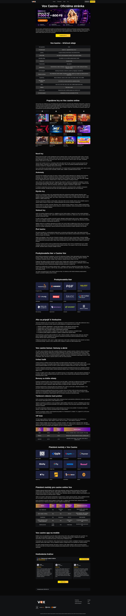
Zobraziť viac (63, 581)
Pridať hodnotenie (84, 559)
